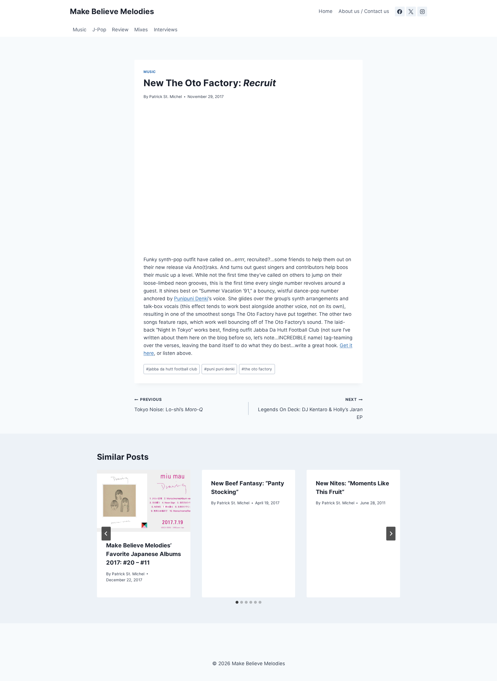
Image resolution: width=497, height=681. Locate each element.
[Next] (390, 533)
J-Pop (99, 29)
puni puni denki (219, 369)
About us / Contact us (364, 11)
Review (120, 29)
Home (325, 11)
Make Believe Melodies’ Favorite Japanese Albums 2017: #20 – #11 (143, 554)
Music (79, 29)
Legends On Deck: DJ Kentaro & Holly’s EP (310, 408)
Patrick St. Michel (165, 96)
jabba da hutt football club (171, 369)
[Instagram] (422, 11)
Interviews (165, 29)
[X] (411, 11)
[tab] (237, 602)
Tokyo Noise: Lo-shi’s (168, 404)
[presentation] (143, 501)
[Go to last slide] (106, 533)
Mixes (141, 29)
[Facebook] (400, 11)
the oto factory (257, 369)
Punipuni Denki (191, 298)
